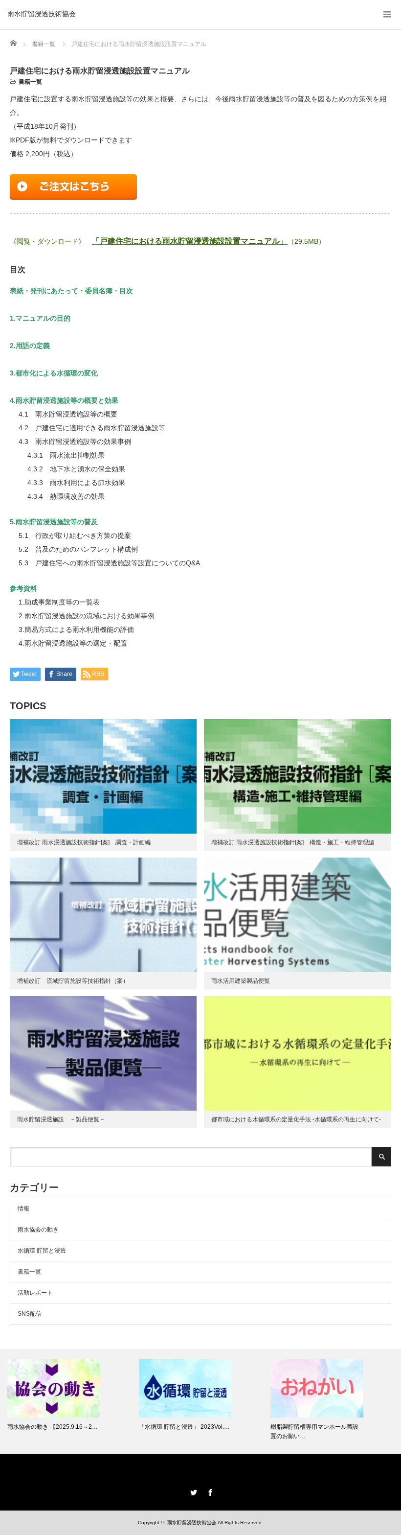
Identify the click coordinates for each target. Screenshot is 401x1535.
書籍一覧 (30, 81)
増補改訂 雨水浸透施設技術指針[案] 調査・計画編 (84, 842)
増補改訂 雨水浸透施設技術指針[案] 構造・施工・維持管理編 (292, 842)
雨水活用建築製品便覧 (240, 980)
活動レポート (35, 1292)
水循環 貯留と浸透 (42, 1250)
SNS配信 (30, 1313)
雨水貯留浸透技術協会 (41, 14)
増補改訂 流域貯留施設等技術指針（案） (73, 980)
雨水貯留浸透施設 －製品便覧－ (61, 1119)
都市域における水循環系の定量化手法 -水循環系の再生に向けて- (296, 1119)
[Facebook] (208, 1491)
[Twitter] (192, 1491)
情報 (23, 1208)
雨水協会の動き (38, 1229)
